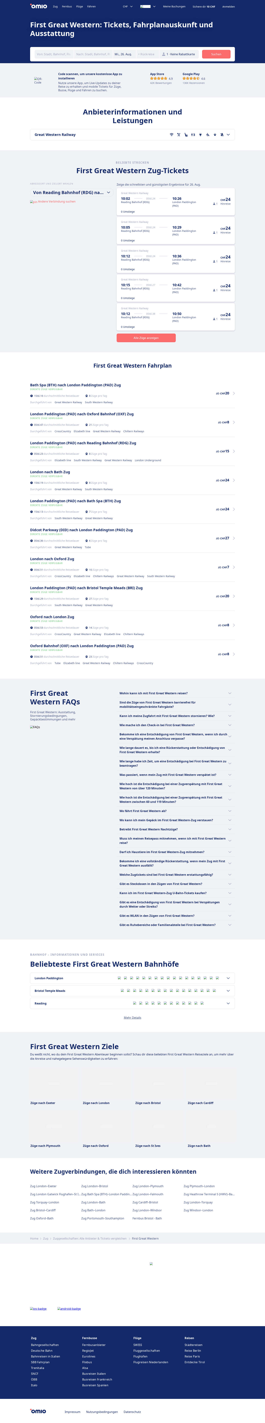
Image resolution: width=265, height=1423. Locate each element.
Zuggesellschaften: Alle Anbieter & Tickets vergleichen (90, 1238)
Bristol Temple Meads (50, 991)
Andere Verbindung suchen (57, 201)
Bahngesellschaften (45, 1345)
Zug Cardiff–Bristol (145, 1202)
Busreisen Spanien (95, 1385)
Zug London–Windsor (147, 1210)
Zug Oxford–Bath (42, 1218)
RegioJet (88, 1351)
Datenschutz (132, 1412)
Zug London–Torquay (198, 1202)
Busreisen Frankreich (97, 1379)
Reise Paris (192, 1356)
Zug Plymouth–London (199, 1186)
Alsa (85, 1368)
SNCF (34, 1374)
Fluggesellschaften (146, 1351)
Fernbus (67, 6)
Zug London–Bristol (94, 1186)
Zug (55, 6)
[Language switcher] (148, 6)
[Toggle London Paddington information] (228, 978)
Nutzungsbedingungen (102, 1412)
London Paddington (49, 978)
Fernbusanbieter (94, 1345)
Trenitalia (37, 1368)
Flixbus (87, 1362)
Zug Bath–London (93, 1210)
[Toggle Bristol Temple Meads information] (228, 991)
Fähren (91, 6)
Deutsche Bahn (41, 1351)
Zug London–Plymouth (148, 1186)
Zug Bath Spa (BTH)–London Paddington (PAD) (112, 1194)
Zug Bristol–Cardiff (43, 1210)
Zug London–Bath (93, 1202)
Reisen (189, 1338)
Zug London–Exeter (43, 1186)
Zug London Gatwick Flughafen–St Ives (56, 1194)
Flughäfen (140, 1356)
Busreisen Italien (94, 1374)
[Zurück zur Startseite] (41, 6)
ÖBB (34, 1379)
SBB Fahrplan (40, 1362)
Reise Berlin (193, 1351)
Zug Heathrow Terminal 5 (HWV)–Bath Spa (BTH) (216, 1194)
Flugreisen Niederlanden (150, 1362)
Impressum (72, 1412)
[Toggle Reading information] (228, 1003)
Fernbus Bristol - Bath (147, 1218)
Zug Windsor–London (198, 1210)
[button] (124, 54)
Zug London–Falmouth (147, 1194)
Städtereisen (194, 1345)
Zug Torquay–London (44, 1202)
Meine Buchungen (174, 6)
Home (34, 1238)
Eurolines (89, 1356)
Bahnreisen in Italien (45, 1356)
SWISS (137, 1345)
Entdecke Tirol (195, 1362)
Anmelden (228, 6)
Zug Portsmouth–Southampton (102, 1218)
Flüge (79, 6)
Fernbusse (89, 1338)
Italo (34, 1385)
